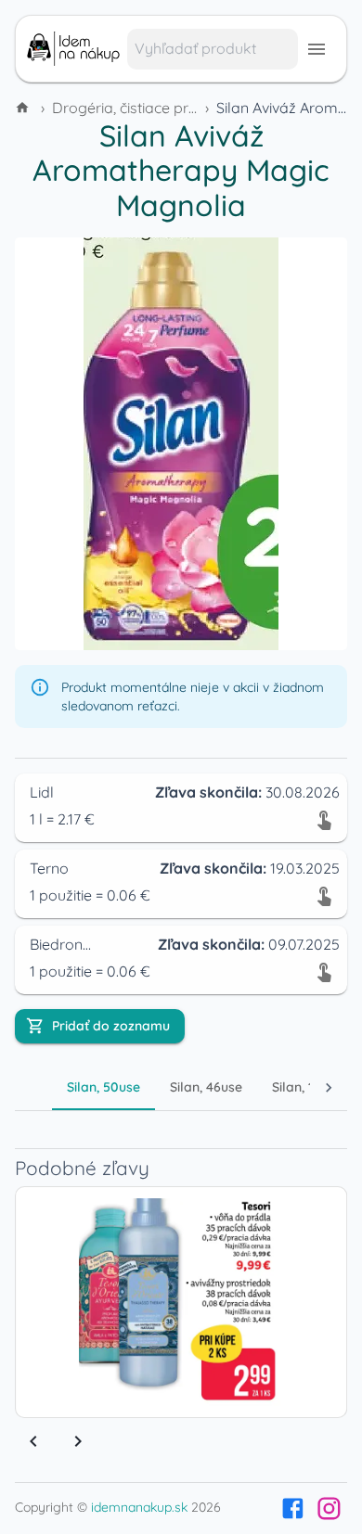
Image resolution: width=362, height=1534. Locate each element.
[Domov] (24, 107)
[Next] (78, 1441)
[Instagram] (329, 1508)
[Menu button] (316, 49)
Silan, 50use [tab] (103, 1087)
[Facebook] (293, 1508)
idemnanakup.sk (139, 1507)
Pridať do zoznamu (111, 1025)
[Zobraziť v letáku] (324, 819)
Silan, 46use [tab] (206, 1087)
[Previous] (33, 1441)
